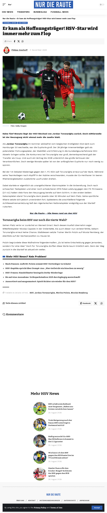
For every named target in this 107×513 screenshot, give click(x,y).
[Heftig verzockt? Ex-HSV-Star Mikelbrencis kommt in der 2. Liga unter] (39, 440)
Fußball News (10, 23)
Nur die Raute (9, 19)
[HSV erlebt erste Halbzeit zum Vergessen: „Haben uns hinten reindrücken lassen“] (39, 408)
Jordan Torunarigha (45, 293)
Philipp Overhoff (19, 50)
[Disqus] (53, 348)
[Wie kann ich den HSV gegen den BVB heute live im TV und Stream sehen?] (39, 457)
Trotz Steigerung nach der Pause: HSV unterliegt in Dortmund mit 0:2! (60, 422)
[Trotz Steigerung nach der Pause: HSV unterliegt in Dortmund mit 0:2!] (39, 424)
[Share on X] (18, 41)
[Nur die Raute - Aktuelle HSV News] (53, 4)
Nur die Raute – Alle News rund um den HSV (53, 213)
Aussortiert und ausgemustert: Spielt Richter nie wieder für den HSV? (40, 281)
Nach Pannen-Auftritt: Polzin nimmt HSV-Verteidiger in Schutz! (38, 264)
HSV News (23, 23)
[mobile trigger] (5, 4)
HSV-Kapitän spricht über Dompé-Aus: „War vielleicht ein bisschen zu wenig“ (44, 268)
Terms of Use (56, 508)
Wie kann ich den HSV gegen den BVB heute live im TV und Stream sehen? (61, 455)
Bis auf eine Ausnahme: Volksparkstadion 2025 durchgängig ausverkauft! (42, 277)
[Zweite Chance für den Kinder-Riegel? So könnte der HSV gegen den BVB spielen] (39, 473)
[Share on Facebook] (14, 41)
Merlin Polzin (63, 293)
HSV (32, 293)
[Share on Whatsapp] (22, 41)
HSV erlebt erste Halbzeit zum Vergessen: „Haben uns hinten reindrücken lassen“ (61, 406)
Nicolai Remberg (79, 293)
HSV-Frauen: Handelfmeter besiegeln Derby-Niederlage (34, 273)
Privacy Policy (40, 508)
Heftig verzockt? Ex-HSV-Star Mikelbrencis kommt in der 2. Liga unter (61, 439)
